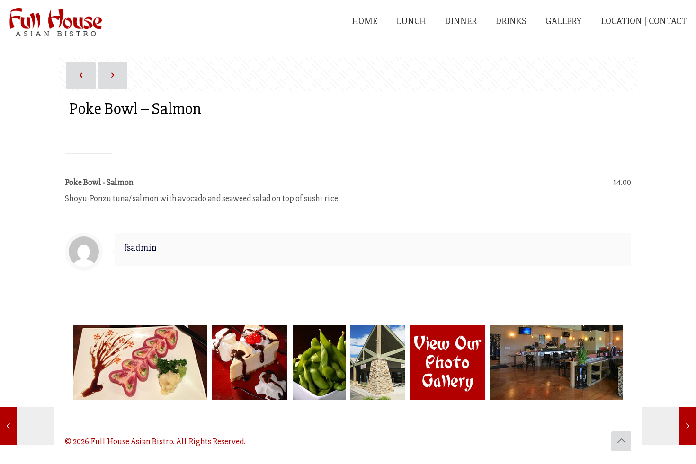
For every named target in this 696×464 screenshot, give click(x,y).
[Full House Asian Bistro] (55, 21)
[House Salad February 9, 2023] (27, 426)
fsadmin (140, 248)
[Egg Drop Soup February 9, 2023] (669, 426)
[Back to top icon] (621, 441)
